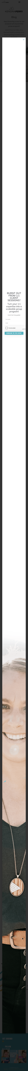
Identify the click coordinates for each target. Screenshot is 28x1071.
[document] (14, 535)
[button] (23, 39)
